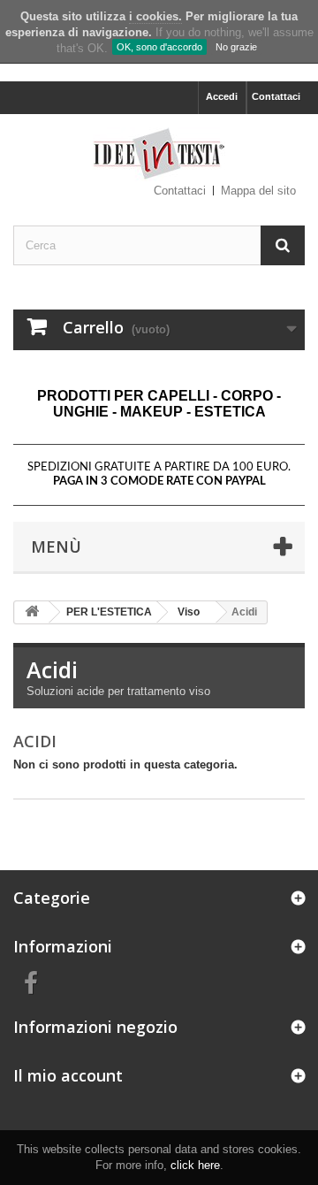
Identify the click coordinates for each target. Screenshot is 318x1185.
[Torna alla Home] (32, 612)
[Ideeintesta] (159, 154)
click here (195, 1165)
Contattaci (276, 96)
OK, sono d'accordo (159, 47)
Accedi (222, 96)
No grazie (236, 47)
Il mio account (68, 1075)
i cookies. (155, 16)
